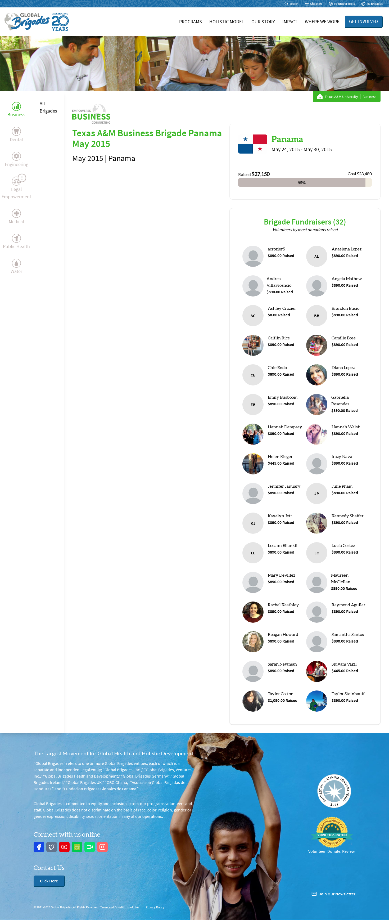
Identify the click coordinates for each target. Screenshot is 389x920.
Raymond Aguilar (348, 605)
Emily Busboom (282, 397)
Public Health (16, 246)
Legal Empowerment (16, 193)
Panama (287, 139)
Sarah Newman (282, 664)
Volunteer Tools (344, 4)
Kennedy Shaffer (348, 516)
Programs (190, 22)
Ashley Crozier (282, 308)
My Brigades (375, 4)
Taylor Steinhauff (348, 694)
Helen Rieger (280, 457)
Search (294, 4)
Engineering (16, 164)
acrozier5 (276, 249)
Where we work (322, 22)
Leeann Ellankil (282, 546)
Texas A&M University (341, 96)
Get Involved (363, 21)
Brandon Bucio (345, 308)
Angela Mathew (347, 279)
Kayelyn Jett (280, 516)
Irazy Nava (342, 457)
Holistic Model (226, 22)
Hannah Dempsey (285, 427)
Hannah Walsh (346, 427)
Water (16, 271)
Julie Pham (342, 486)
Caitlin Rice (279, 338)
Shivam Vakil (344, 664)
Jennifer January (284, 486)
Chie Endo (277, 368)
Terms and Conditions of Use (119, 907)
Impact (289, 22)
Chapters (316, 4)
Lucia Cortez (343, 546)
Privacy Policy (155, 907)
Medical (16, 221)
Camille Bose (344, 338)
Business (16, 114)
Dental (16, 139)
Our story (263, 22)
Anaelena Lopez (346, 249)
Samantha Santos (348, 634)
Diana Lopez (343, 368)
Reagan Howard (283, 634)
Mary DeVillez (281, 575)
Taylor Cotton (280, 694)
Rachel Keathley (283, 605)
